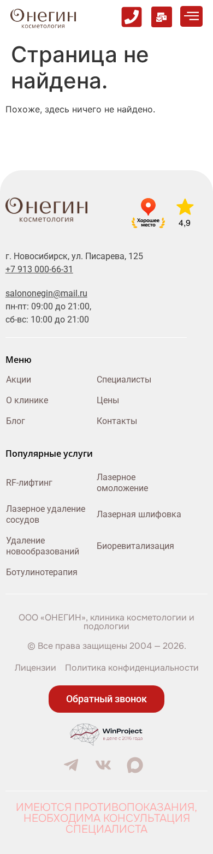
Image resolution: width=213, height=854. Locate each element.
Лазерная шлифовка (139, 514)
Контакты (117, 421)
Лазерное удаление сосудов (45, 514)
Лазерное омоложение (122, 482)
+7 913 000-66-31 (39, 269)
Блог (15, 421)
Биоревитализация (135, 546)
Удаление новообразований (42, 546)
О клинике (27, 400)
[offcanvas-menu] (191, 16)
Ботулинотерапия (42, 572)
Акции (18, 379)
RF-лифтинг (29, 482)
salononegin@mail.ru (46, 293)
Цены (108, 400)
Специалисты (124, 379)
